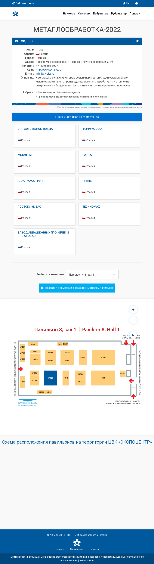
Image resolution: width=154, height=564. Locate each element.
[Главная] (17, 13)
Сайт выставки (25, 3)
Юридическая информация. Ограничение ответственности (42, 557)
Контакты (94, 549)
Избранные (100, 13)
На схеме (69, 13)
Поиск (134, 13)
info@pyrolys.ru (45, 73)
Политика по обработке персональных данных (100, 557)
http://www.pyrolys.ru (48, 69)
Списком (84, 13)
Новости (59, 549)
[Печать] (137, 3)
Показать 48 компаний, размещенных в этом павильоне (78, 287)
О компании (76, 549)
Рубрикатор (119, 13)
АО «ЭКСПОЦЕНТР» (65, 535)
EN (127, 3)
